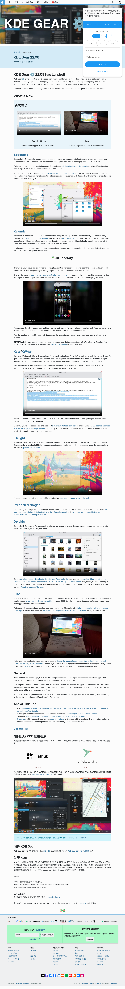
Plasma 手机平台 (13, 959)
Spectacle (21, 155)
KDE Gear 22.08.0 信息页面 (79, 851)
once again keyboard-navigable (39, 601)
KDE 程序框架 (12, 956)
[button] (113, 2)
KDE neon (11, 962)
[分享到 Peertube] (74, 974)
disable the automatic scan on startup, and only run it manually (82, 661)
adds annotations (57, 719)
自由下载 (46, 851)
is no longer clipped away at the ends (75, 498)
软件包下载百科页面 (77, 838)
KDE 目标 (33, 956)
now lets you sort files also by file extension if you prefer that (44, 579)
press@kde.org (54, 897)
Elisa (17, 594)
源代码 (32, 959)
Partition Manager (27, 505)
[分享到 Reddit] (62, 974)
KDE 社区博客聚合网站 (60, 956)
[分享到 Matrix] (43, 974)
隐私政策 (77, 962)
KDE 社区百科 (79, 950)
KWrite (27, 352)
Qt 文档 (32, 953)
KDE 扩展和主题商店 (103, 950)
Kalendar (20, 231)
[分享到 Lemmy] (66, 974)
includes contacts (69, 238)
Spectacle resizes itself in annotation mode (57, 173)
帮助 (76, 953)
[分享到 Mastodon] (46, 974)
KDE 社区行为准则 (80, 959)
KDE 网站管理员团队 (23, 983)
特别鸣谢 (55, 964)
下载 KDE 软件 (79, 956)
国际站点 (100, 964)
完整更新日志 (21, 729)
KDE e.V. (100, 953)
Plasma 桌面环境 (13, 950)
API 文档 (33, 950)
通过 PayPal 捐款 (47, 935)
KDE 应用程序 (12, 953)
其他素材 (55, 962)
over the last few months (57, 275)
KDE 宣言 (100, 962)
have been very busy (38, 275)
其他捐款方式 (34, 939)
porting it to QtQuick (31, 448)
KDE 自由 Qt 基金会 (103, 956)
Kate (17, 352)
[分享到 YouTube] (70, 974)
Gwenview (21, 719)
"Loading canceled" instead (32, 587)
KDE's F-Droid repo (59, 345)
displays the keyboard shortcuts (75, 166)
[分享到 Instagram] (82, 974)
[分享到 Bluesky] (50, 974)
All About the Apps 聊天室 (42, 774)
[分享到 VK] (78, 974)
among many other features (37, 238)
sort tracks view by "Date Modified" (28, 664)
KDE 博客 (55, 953)
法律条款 (114, 983)
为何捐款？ (41, 930)
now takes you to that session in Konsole (82, 714)
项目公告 (17, 52)
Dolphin (19, 521)
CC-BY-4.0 (82, 903)
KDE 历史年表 (101, 959)
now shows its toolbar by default (65, 426)
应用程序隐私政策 (80, 964)
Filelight (19, 438)
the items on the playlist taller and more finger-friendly (64, 611)
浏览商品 (90, 939)
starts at (27, 666)
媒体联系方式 (57, 959)
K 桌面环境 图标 (87, 983)
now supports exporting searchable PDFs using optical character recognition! (57, 716)
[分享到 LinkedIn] (58, 974)
